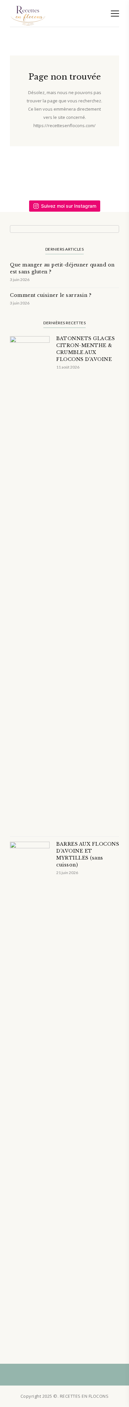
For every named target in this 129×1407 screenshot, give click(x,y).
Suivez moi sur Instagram (68, 206)
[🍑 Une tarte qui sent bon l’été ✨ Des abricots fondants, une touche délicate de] (48, 175)
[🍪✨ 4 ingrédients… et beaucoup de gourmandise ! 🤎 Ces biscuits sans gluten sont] (81, 175)
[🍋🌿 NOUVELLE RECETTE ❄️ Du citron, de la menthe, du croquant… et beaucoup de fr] (16, 175)
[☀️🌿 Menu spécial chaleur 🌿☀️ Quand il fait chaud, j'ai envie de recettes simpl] (113, 175)
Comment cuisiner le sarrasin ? (50, 295)
